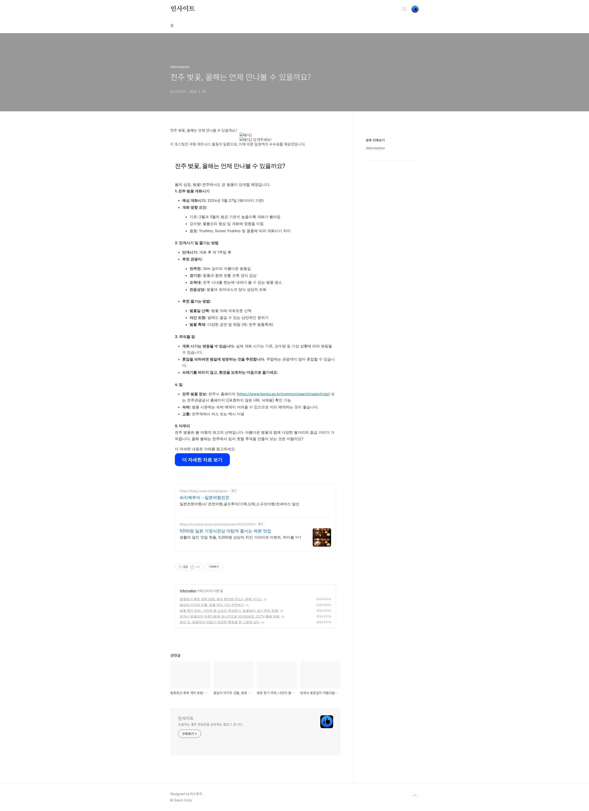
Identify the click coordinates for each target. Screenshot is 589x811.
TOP (415, 795)
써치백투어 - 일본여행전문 (204, 497)
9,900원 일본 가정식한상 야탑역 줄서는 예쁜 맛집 (225, 530)
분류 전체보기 (375, 140)
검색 (404, 9)
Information (188, 591)
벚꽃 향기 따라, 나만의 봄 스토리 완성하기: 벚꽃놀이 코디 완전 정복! (229, 610)
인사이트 (182, 9)
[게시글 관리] (198, 566)
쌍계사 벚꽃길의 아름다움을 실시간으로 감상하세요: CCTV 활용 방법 (230, 616)
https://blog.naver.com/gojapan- (204, 491)
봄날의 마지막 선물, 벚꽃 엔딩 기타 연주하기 (212, 605)
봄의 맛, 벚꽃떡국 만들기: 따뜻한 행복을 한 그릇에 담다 (220, 622)
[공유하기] (192, 566)
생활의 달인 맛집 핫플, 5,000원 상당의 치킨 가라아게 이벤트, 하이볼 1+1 (240, 537)
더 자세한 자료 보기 (202, 459)
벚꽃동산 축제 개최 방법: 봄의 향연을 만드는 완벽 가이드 (221, 599)
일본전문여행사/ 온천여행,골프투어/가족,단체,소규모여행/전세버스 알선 (239, 504)
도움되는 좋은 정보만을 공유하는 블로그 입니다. (210, 724)
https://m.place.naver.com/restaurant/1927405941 (218, 524)
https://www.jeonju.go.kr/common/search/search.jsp (283, 394)
